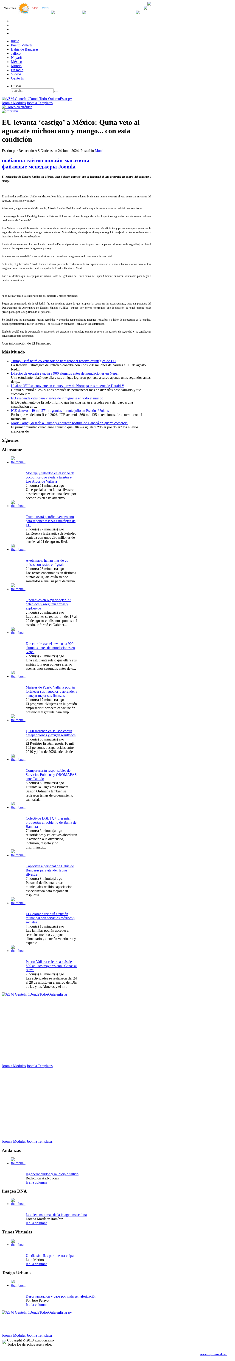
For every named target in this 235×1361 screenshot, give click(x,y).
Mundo (100, 151)
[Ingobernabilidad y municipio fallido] (18, 1163)
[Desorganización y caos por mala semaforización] (18, 1285)
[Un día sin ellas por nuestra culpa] (18, 1245)
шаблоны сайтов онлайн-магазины (45, 160)
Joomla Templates (40, 103)
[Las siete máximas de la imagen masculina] (18, 1204)
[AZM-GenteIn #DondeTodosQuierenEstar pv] (37, 99)
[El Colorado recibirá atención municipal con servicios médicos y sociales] (18, 903)
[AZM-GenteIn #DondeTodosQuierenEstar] (34, 994)
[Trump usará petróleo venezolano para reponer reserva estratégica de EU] (18, 506)
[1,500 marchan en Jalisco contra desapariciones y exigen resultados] (18, 720)
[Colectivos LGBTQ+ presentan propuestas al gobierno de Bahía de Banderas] (18, 807)
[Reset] (56, 91)
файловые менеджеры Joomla (39, 167)
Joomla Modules (14, 103)
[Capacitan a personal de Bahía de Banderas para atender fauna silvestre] (18, 855)
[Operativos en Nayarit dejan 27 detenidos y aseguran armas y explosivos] (18, 589)
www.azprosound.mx (213, 1354)
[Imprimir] (10, 111)
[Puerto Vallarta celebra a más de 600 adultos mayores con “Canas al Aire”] (18, 951)
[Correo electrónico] (17, 107)
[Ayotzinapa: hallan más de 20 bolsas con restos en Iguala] (18, 549)
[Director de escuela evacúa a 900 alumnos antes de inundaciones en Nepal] (18, 633)
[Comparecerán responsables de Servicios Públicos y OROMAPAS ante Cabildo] (18, 759)
